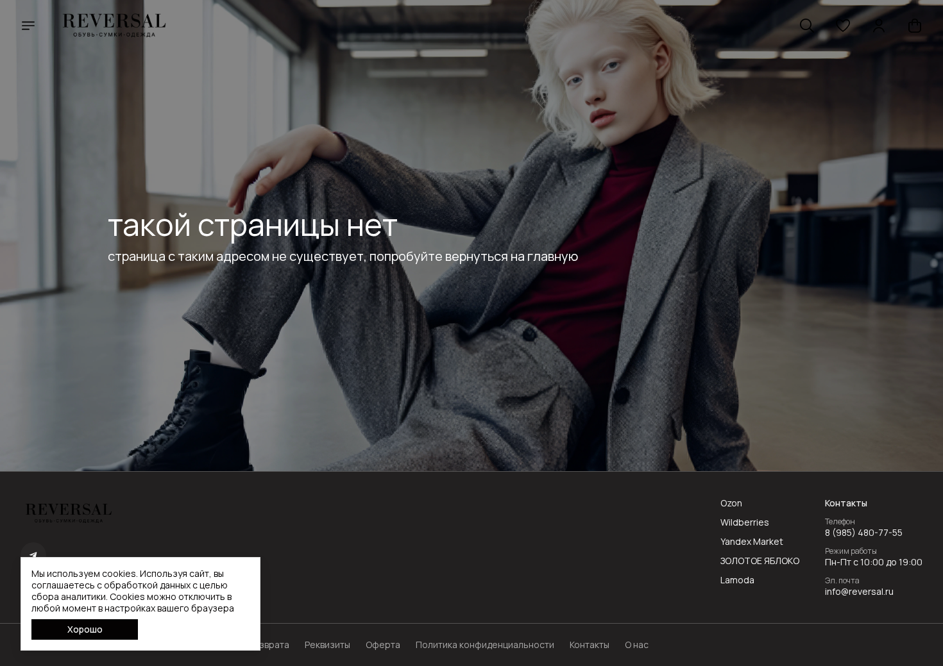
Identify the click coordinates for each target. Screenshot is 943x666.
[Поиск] (807, 25)
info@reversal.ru (859, 591)
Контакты (589, 645)
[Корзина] (914, 25)
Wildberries (744, 522)
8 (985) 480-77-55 (864, 532)
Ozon (731, 503)
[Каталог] (28, 25)
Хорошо (85, 629)
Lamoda (737, 580)
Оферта (383, 645)
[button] (843, 25)
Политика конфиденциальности (485, 645)
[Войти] (879, 25)
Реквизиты (327, 645)
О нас (637, 645)
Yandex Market (751, 541)
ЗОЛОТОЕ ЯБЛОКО (759, 561)
